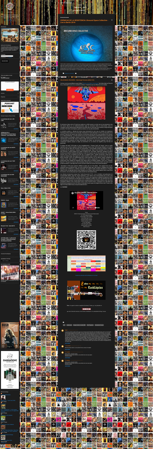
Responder (67, 343)
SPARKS (3, 421)
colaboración (69, 325)
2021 (64, 325)
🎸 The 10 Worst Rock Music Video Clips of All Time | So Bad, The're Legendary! (9, 431)
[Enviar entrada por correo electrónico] (75, 73)
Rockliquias (10, 12)
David (66, 330)
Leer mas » (16, 128)
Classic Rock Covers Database (7, 424)
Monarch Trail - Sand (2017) (8, 225)
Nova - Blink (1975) (5, 188)
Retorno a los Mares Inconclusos (90, 83)
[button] (112, 20)
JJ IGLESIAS (67, 345)
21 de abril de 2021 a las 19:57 (73, 330)
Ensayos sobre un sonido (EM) (79, 325)
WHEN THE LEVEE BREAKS (6, 415)
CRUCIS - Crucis (5, 200)
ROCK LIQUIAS (66, 3)
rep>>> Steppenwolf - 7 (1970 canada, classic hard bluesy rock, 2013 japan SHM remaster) (9, 410)
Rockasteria (3, 404)
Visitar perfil (9, 20)
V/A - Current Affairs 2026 (6, 440)
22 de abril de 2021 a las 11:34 (76, 345)
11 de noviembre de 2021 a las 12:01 (76, 360)
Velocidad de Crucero (99, 325)
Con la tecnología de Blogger (87, 439)
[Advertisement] (86, 397)
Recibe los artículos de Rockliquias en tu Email (86, 275)
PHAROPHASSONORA (5, 394)
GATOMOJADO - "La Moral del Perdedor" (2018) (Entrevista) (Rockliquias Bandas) (8, 239)
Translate (10, 57)
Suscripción (9, 89)
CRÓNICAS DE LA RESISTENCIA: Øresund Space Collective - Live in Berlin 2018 (8, 134)
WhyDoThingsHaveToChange (7, 434)
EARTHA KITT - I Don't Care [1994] (8, 400)
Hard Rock (77, 7)
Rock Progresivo (90, 325)
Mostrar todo (3, 442)
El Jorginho (67, 352)
